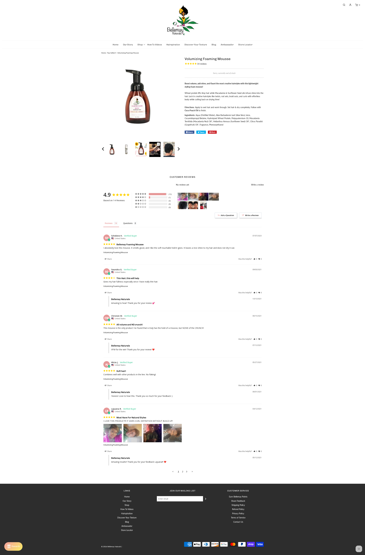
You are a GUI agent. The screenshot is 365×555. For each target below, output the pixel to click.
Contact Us (238, 522)
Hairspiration (173, 44)
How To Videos (154, 44)
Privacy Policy (238, 513)
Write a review (257, 184)
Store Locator (245, 44)
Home (115, 44)
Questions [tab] (128, 223)
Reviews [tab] (108, 223)
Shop (127, 505)
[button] (103, 149)
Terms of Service (238, 517)
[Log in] (349, 5)
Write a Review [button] (252, 215)
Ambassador (227, 44)
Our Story (128, 44)
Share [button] (109, 259)
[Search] (342, 5)
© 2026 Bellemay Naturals (111, 546)
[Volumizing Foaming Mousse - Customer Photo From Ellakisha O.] (203, 205)
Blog (214, 44)
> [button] (192, 471)
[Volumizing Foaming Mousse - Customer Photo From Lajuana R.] (183, 197)
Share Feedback (238, 501)
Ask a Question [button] (227, 215)
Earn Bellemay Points (238, 496)
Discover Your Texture (195, 44)
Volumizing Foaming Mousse (115, 252)
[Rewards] (13, 546)
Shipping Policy (238, 505)
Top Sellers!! (111, 53)
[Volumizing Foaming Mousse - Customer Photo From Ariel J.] (193, 205)
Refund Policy (238, 509)
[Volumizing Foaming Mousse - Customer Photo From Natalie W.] (183, 205)
